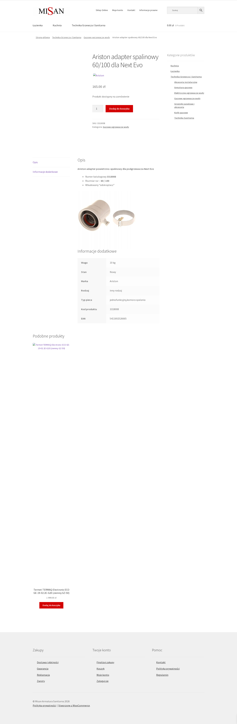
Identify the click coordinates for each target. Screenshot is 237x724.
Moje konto (117, 10)
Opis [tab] (35, 162)
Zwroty (41, 681)
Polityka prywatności (168, 668)
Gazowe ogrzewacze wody (97, 37)
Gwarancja (42, 668)
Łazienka (38, 25)
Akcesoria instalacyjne (185, 82)
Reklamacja (43, 674)
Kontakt (131, 10)
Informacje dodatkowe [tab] (45, 171)
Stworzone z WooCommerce (74, 705)
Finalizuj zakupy (105, 662)
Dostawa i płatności (48, 662)
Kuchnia (57, 25)
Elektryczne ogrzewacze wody (189, 93)
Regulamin (162, 674)
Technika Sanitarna (184, 117)
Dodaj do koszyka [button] (51, 605)
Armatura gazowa (183, 87)
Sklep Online (102, 10)
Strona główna (43, 37)
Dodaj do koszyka (119, 108)
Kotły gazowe (181, 112)
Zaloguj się (103, 681)
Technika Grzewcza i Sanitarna (88, 25)
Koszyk (100, 668)
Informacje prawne (148, 10)
